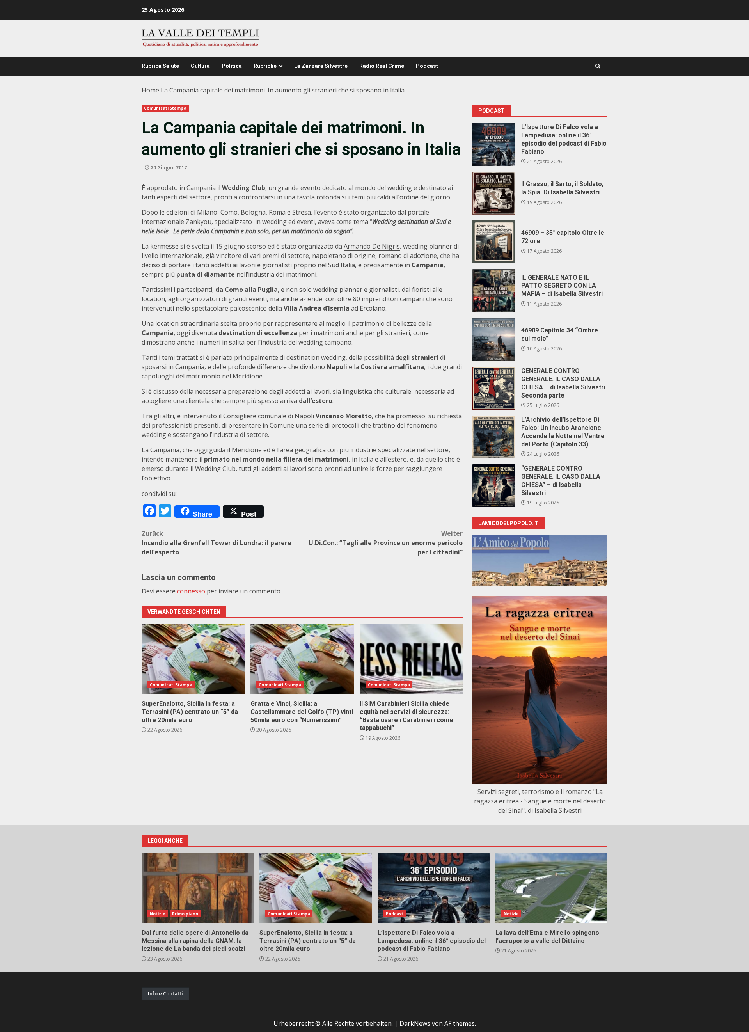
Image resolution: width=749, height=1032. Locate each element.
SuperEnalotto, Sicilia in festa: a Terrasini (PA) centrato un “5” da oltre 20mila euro (193, 659)
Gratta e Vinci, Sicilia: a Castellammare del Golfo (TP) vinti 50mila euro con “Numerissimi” (301, 659)
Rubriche (265, 66)
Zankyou (198, 221)
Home (150, 90)
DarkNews (414, 1023)
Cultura (200, 66)
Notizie (157, 914)
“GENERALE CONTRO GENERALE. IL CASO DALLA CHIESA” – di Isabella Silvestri (493, 485)
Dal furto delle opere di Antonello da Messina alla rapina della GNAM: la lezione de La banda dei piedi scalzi (198, 888)
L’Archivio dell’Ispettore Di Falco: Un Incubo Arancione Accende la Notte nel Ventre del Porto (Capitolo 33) (493, 437)
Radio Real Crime (381, 66)
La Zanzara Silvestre (321, 66)
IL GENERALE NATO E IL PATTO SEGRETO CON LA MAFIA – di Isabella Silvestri (493, 290)
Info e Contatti (165, 993)
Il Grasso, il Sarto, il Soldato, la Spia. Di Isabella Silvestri (493, 193)
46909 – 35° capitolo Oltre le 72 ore (493, 241)
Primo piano (185, 914)
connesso (191, 591)
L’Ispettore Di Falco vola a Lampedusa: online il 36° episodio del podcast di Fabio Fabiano (493, 144)
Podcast (427, 66)
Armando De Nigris (372, 246)
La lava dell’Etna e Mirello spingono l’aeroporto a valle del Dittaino (551, 888)
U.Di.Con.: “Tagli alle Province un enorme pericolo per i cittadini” (386, 542)
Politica (232, 66)
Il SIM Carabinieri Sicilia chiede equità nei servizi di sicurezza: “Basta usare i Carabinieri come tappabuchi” (411, 659)
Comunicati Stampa (165, 108)
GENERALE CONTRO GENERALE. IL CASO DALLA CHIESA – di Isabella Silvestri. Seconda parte (493, 388)
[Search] (597, 66)
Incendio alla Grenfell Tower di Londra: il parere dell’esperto (216, 542)
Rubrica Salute (160, 66)
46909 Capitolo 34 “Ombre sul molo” (493, 339)
